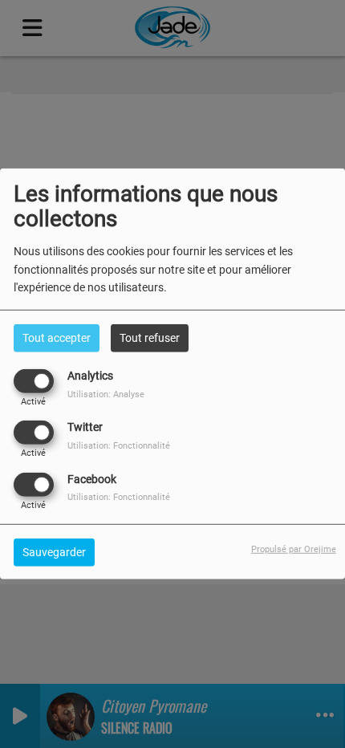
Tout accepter (56, 337)
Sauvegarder (54, 551)
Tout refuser (150, 337)
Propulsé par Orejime (293, 548)
